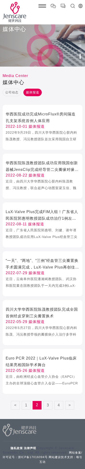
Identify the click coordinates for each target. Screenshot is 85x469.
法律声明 (30, 448)
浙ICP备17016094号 (33, 457)
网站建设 (55, 457)
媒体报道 (32, 92)
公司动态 (11, 92)
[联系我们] (63, 6)
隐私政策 (17, 448)
